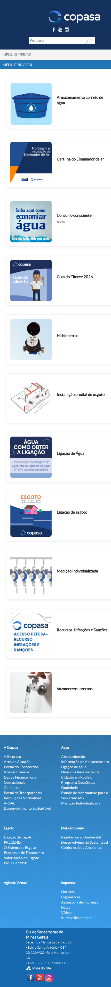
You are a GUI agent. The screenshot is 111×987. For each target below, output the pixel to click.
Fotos (65, 907)
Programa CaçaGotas (78, 782)
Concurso (12, 788)
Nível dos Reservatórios (80, 772)
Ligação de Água (70, 453)
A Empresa (12, 756)
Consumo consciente (74, 215)
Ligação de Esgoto (18, 837)
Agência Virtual (15, 883)
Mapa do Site (41, 968)
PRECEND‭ (12, 842)
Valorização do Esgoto (21, 858)
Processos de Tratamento (24, 853)
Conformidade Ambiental (81, 847)
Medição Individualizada (77, 571)
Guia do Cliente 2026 (75, 277)
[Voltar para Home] (74, 17)
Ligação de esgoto (72, 512)
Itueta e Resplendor (76, 918)
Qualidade (69, 788)
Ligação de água (73, 767)
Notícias (68, 892)
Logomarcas (70, 897)
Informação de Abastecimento (85, 762)
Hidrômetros (67, 335)
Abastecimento (73, 756)
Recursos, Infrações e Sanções (82, 630)
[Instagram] (68, 30)
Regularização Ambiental (81, 837)
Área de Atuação (17, 762)
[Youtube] (61, 30)
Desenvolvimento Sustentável (27, 808)
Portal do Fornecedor (21, 767)
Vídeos (66, 913)
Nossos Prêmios (16, 772)
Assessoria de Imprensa (79, 902)
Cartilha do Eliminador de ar (80, 159)
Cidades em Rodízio (76, 777)
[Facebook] (54, 30)
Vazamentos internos (75, 689)
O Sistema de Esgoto (20, 847)
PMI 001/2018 (15, 863)
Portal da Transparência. (23, 793)
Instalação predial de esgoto (81, 394)
